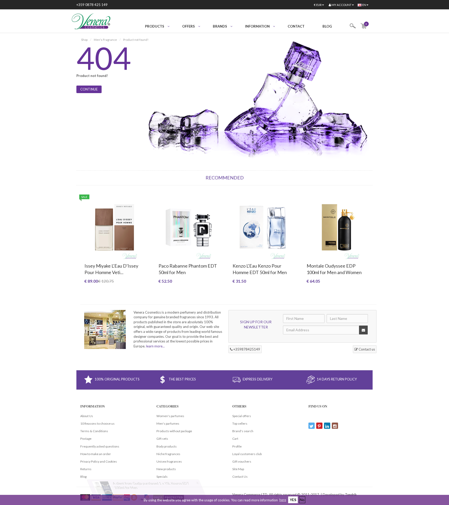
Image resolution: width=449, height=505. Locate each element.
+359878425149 (246, 349)
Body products (166, 446)
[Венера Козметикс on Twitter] (311, 426)
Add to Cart (114, 290)
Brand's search (242, 431)
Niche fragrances (168, 454)
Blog (327, 26)
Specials (162, 476)
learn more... (155, 346)
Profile (237, 446)
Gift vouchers (241, 461)
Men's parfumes (167, 423)
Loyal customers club (247, 454)
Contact (296, 26)
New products (166, 469)
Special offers (241, 416)
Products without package (174, 431)
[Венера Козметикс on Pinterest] (319, 426)
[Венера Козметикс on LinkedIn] (327, 426)
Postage (85, 439)
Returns (85, 469)
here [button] (282, 500)
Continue (89, 89)
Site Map (238, 469)
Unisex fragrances (169, 461)
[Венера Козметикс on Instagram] (335, 426)
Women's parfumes (170, 416)
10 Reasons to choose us (97, 423)
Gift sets (162, 439)
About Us (86, 416)
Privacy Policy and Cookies (98, 461)
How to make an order (95, 454)
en (364, 5)
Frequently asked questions (99, 446)
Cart (235, 439)
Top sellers (239, 423)
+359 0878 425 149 (92, 5)
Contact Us (240, 476)
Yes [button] (293, 499)
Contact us (366, 349)
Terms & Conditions (94, 431)
